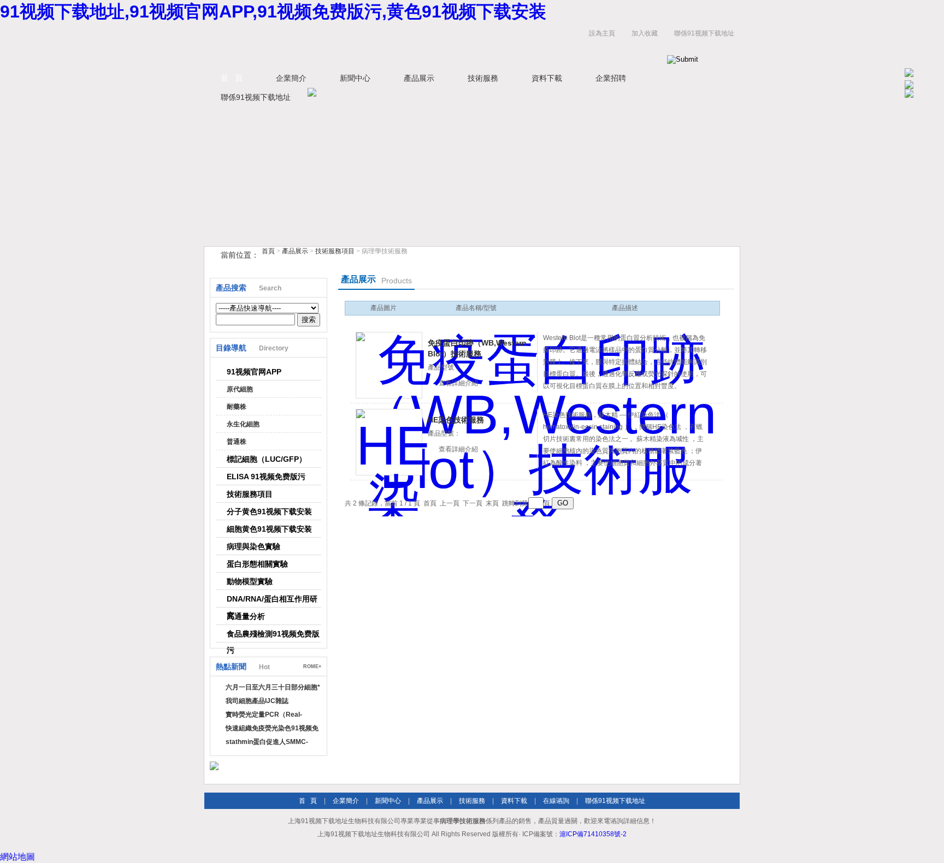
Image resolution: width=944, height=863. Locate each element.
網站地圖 (17, 856)
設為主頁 (602, 33)
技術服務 (483, 78)
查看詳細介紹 (458, 383)
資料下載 (547, 78)
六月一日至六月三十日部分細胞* (273, 687)
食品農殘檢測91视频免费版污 (273, 635)
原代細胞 (240, 389)
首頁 (268, 251)
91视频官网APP (254, 371)
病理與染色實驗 (253, 546)
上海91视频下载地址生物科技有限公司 (340, 44)
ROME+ (312, 666)
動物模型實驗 (250, 581)
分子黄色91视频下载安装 (269, 511)
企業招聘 (610, 78)
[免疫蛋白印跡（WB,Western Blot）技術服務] (389, 365)
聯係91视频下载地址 (704, 33)
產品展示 (419, 78)
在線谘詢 (556, 801)
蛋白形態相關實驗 (257, 564)
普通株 (236, 441)
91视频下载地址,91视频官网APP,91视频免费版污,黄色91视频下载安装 (273, 11)
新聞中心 (355, 78)
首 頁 (232, 78)
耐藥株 (236, 406)
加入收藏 (645, 33)
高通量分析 (246, 616)
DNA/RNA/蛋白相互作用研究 (272, 601)
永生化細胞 (243, 424)
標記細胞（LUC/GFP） (266, 459)
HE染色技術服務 (456, 419)
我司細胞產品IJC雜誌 (257, 701)
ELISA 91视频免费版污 (266, 476)
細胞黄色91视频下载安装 (269, 529)
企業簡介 (291, 78)
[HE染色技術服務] (389, 442)
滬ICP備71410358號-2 (593, 834)
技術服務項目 (335, 251)
